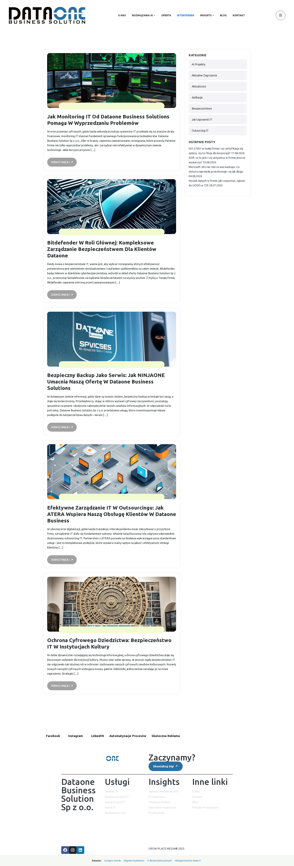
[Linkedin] (80, 850)
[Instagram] (73, 850)
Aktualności (199, 86)
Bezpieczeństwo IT (117, 796)
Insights (206, 15)
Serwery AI (111, 791)
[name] (47, 15)
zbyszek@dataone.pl (74, 830)
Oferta (166, 15)
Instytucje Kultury (160, 802)
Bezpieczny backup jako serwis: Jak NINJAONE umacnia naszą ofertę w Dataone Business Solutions (106, 381)
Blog (223, 15)
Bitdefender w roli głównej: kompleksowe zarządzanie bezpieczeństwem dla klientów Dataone (101, 249)
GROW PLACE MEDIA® (163, 848)
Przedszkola (156, 812)
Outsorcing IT (200, 130)
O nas (122, 15)
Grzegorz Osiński (112, 860)
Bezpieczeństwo (202, 108)
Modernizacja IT (115, 802)
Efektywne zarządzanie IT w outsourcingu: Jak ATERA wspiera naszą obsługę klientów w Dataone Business (111, 514)
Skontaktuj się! (164, 766)
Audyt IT (110, 807)
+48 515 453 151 (71, 835)
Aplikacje (197, 97)
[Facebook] (65, 850)
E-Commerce (157, 796)
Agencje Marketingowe (163, 791)
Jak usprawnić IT (202, 119)
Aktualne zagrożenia (204, 75)
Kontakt (239, 15)
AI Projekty (198, 64)
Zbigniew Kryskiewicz (134, 860)
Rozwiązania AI (142, 15)
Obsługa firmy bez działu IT (188, 860)
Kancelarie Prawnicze (162, 807)
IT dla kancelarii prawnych (159, 860)
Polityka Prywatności (205, 807)
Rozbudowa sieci (115, 812)
